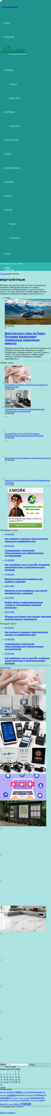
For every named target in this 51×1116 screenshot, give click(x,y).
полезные (14, 1098)
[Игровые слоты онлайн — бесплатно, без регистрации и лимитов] (23, 878)
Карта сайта (14, 98)
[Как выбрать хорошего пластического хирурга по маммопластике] (18, 383)
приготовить (4, 1100)
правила (26, 1098)
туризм (25, 1103)
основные (30, 1095)
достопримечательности (33, 1092)
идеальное (3, 1095)
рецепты (4, 1104)
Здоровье (10, 112)
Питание (9, 182)
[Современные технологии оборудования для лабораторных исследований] (18, 407)
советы (16, 1104)
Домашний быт (12, 168)
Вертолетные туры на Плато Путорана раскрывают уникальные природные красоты (25, 338)
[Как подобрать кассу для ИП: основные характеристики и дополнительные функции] (18, 432)
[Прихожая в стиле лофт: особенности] (23, 905)
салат (10, 1104)
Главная (13, 84)
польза (20, 1098)
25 (4, 1082)
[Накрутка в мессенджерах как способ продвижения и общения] (18, 478)
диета (18, 1092)
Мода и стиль (12, 140)
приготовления (15, 1100)
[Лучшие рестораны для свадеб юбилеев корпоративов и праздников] (23, 852)
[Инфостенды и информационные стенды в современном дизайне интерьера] (23, 826)
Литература (14, 238)
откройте (5, 1097)
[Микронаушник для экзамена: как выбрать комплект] (18, 456)
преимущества (37, 1098)
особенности (40, 1095)
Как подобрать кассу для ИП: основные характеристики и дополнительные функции (24, 435)
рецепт (42, 1100)
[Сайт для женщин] (9, 7)
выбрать (11, 1092)
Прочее (8, 210)
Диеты (8, 196)
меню (18, 1095)
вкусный (3, 1092)
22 (16, 1080)
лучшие (11, 1095)
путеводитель (34, 1100)
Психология (14, 126)
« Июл (2, 1087)
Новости (13, 224)
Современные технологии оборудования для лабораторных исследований (25, 410)
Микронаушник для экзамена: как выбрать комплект (27, 458)
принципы (25, 1100)
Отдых (8, 154)
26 (7, 1082)
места (23, 1095)
